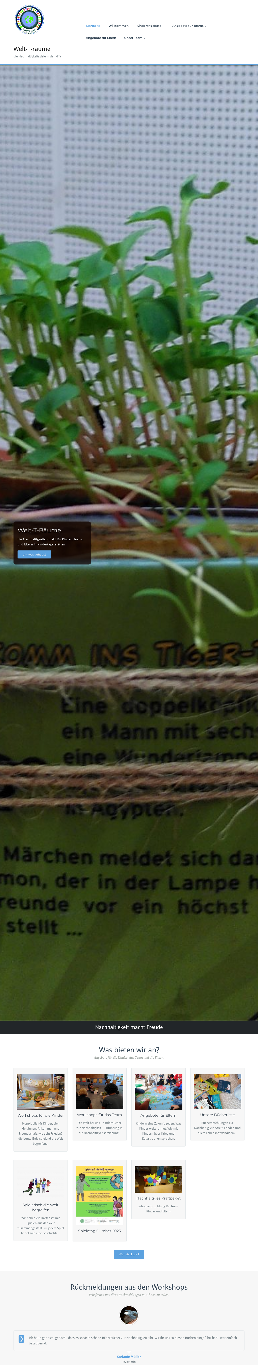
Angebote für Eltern (101, 38)
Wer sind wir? (129, 1254)
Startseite (93, 26)
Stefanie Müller (129, 1357)
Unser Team (133, 38)
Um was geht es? (34, 554)
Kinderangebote (149, 26)
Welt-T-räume (32, 48)
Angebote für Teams (188, 26)
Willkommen (118, 26)
